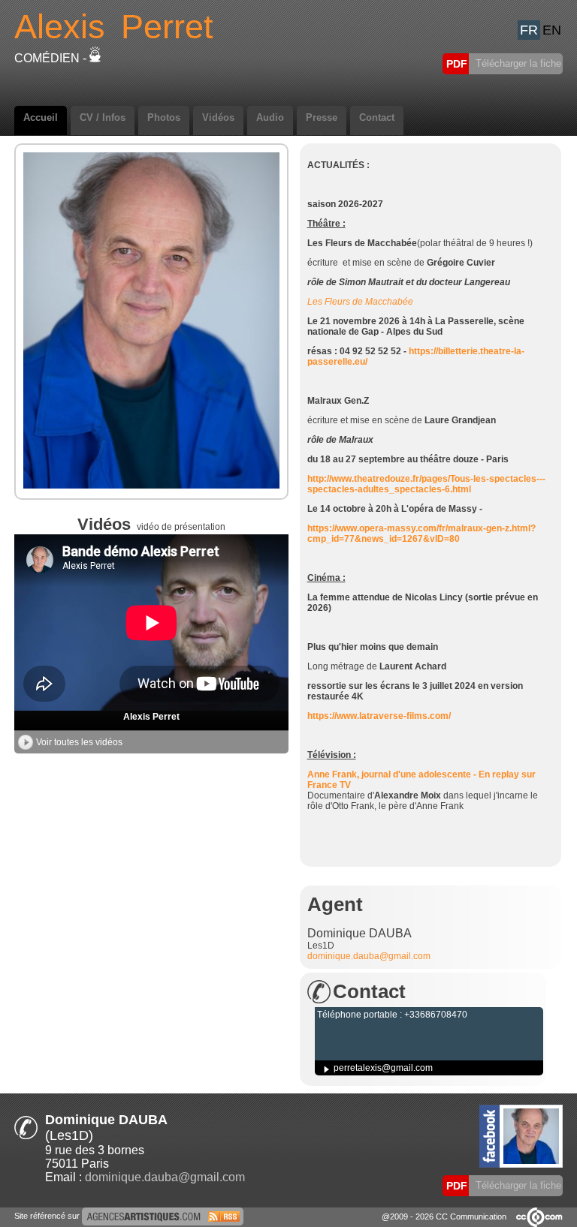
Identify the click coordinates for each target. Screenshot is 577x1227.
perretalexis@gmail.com (383, 1068)
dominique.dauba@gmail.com (368, 956)
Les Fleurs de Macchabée (360, 301)
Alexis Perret (151, 716)
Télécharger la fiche (517, 63)
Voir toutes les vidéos (79, 742)
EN (551, 30)
